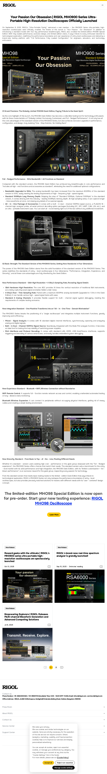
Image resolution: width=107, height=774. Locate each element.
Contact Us (6, 720)
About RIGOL (7, 713)
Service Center (8, 726)
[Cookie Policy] (63, 758)
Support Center (8, 732)
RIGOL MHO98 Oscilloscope (69, 501)
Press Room (7, 707)
